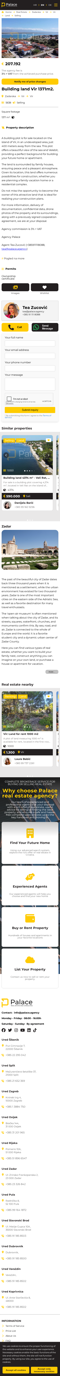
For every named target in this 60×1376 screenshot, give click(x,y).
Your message (14, 375)
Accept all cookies (16, 1370)
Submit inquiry (30, 410)
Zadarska (36, 12)
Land (7, 16)
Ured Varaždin (11, 1269)
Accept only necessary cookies (44, 1370)
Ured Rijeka (9, 1143)
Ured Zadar (9, 1169)
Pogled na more (13, 258)
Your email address (17, 350)
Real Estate (21, 12)
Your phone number (18, 362)
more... (52, 672)
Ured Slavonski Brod (15, 1220)
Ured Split (8, 1065)
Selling (18, 16)
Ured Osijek (10, 1117)
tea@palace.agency (14, 248)
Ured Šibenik (10, 1040)
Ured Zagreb (10, 1091)
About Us (11, 1336)
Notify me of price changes (30, 81)
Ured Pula (8, 1194)
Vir (47, 12)
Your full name (14, 337)
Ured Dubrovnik (12, 1246)
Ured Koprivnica (12, 1291)
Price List (11, 1331)
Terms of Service (15, 1326)
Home (8, 12)
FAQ (8, 1341)
